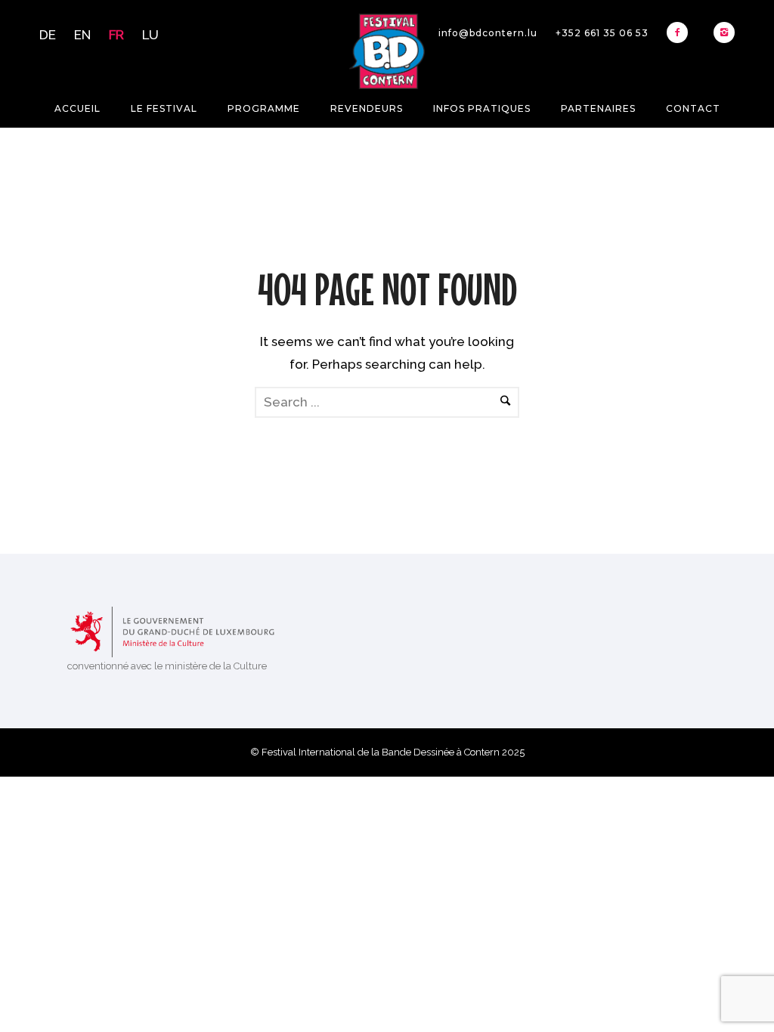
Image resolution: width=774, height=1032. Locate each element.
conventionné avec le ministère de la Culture (167, 666)
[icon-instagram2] (724, 32)
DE (47, 34)
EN (82, 34)
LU (150, 34)
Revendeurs (366, 108)
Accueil (77, 108)
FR (116, 34)
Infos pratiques (482, 108)
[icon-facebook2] (681, 32)
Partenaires (598, 108)
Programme (264, 108)
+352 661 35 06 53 (602, 33)
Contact (693, 108)
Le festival (164, 108)
